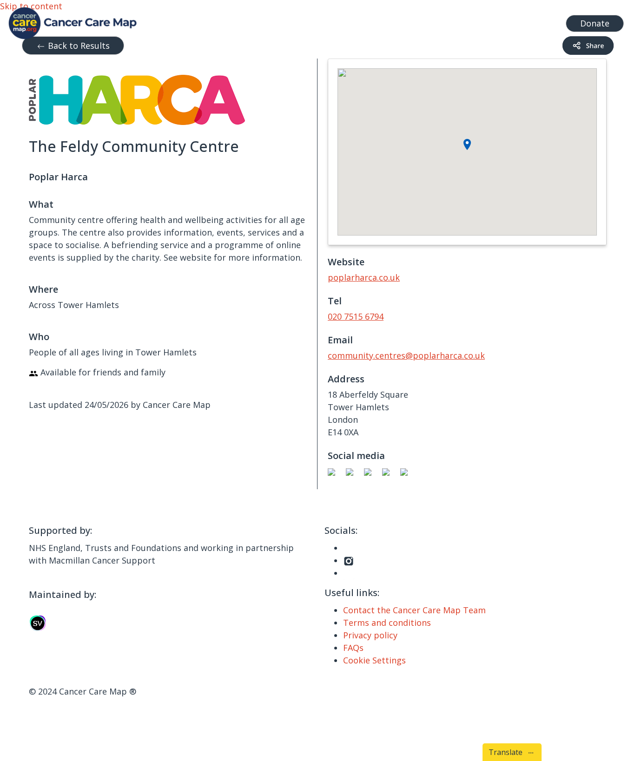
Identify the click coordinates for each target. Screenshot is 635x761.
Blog (388, 20)
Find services (532, 20)
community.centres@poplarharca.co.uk (406, 355)
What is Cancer (342, 20)
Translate (507, 752)
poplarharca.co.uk (364, 277)
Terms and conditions (387, 622)
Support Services (262, 20)
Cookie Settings (374, 660)
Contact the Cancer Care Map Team (414, 610)
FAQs (353, 647)
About (418, 20)
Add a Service (472, 20)
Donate (594, 23)
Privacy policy (370, 635)
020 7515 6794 (356, 316)
